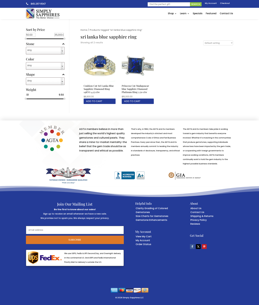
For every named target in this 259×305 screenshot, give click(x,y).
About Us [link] (195, 208)
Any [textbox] (29, 50)
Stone (30, 44)
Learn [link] (183, 13)
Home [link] (83, 29)
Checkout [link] (225, 3)
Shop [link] (171, 13)
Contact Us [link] (226, 13)
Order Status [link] (143, 244)
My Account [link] (211, 3)
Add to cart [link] (94, 101)
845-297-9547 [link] (38, 3)
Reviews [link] (195, 224)
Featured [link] (211, 13)
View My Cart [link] (144, 236)
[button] (192, 246)
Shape (30, 75)
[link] (28, 4)
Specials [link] (197, 13)
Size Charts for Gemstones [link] (152, 216)
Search (195, 4)
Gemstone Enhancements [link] (151, 220)
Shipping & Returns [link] (201, 216)
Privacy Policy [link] (198, 220)
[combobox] (45, 50)
